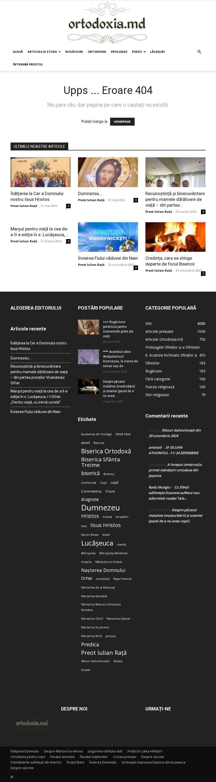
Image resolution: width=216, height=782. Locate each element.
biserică (90, 473)
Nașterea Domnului (103, 570)
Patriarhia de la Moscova (98, 587)
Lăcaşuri (157, 52)
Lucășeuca (97, 543)
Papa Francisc (122, 579)
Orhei (86, 578)
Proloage (119, 52)
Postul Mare (75, 762)
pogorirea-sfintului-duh (105, 751)
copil (114, 482)
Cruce (110, 491)
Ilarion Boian (90, 535)
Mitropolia (88, 553)
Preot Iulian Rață (104, 652)
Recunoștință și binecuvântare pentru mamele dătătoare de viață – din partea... (175, 199)
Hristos (90, 516)
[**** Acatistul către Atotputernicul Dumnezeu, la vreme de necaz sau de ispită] (88, 356)
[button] (199, 51)
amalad (155, 447)
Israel (106, 535)
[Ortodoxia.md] (108, 23)
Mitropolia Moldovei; (113, 553)
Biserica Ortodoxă (106, 451)
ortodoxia (103, 579)
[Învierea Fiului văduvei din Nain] (108, 237)
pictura (111, 636)
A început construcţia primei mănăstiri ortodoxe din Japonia (175, 470)
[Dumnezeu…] (108, 172)
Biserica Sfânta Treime (100, 462)
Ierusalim (122, 517)
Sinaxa (118, 661)
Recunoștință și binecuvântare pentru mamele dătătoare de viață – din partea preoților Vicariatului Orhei (39, 374)
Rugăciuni (74, 52)
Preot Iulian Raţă (24, 206)
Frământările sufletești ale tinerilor (36, 762)
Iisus (84, 526)
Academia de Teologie (96, 434)
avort (85, 442)
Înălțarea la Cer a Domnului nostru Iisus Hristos (39, 346)
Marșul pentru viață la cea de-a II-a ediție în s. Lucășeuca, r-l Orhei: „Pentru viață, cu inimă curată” (39, 396)
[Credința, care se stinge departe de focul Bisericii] (175, 237)
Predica (90, 644)
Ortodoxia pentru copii (28, 757)
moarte (86, 562)
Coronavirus (91, 491)
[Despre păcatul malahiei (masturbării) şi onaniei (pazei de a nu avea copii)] (88, 386)
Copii (103, 483)
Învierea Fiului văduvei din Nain (108, 258)
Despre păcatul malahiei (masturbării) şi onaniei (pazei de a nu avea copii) (175, 515)
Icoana (107, 517)
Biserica (99, 443)
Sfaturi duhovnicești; (95, 661)
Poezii (137, 52)
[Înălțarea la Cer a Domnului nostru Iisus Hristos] (41, 172)
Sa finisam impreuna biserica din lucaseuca (153, 762)
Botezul (109, 474)
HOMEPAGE (122, 122)
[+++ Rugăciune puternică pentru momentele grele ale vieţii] (88, 327)
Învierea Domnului (102, 762)
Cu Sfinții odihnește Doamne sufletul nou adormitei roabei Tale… (174, 493)
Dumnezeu (100, 507)
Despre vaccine (152, 757)
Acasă (18, 52)
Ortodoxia (97, 52)
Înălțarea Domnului (25, 751)
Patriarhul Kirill (91, 636)
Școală (85, 670)
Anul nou (123, 434)
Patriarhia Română (94, 596)
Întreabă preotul (28, 64)
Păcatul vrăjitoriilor (94, 757)
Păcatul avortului (62, 757)
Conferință (88, 483)
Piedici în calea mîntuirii (144, 751)
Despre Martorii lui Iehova (63, 751)
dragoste (90, 499)
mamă (121, 544)
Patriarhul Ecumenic (95, 627)
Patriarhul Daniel (118, 618)
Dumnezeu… (90, 193)
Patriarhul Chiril (92, 618)
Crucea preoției (124, 757)
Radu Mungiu (159, 487)
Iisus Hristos (105, 525)
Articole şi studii (42, 52)
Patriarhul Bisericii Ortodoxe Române (101, 607)
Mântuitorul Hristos (108, 562)
